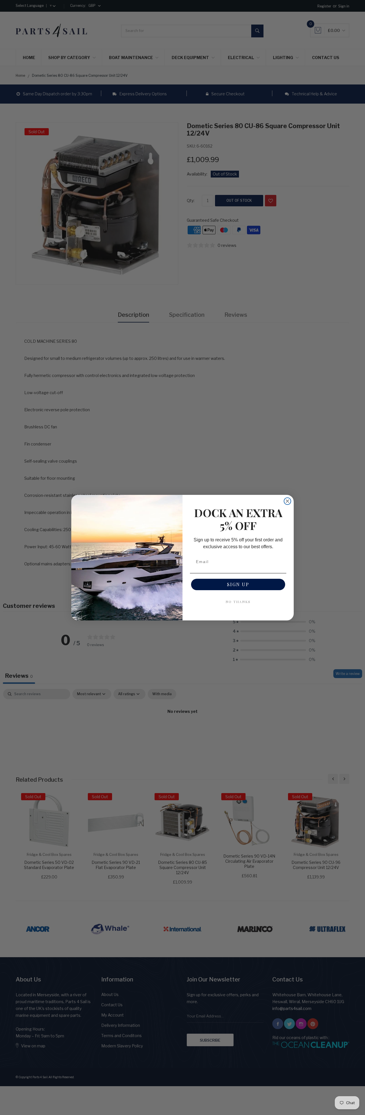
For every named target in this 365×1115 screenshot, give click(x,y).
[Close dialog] (287, 501)
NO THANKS (238, 601)
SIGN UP (238, 584)
